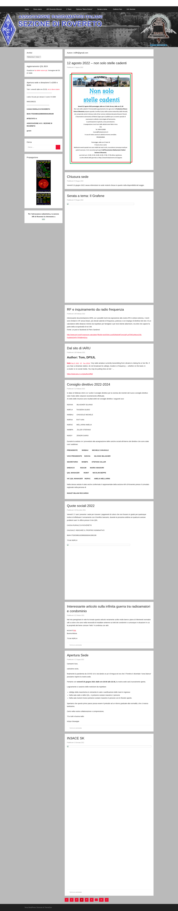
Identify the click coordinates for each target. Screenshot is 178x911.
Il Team (68, 9)
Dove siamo (37, 9)
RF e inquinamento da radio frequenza (95, 309)
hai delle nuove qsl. (41, 70)
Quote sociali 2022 (81, 506)
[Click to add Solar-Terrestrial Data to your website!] (43, 191)
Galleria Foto (117, 9)
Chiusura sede (77, 177)
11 (101, 900)
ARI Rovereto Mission (54, 9)
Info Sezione (131, 9)
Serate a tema (102, 9)
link (74, 630)
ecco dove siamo (54, 89)
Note (69, 363)
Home (27, 9)
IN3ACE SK (75, 738)
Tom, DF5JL (86, 363)
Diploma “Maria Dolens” (84, 9)
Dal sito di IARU (78, 348)
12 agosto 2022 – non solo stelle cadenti (97, 63)
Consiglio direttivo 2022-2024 (88, 384)
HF (81, 363)
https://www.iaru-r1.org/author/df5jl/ (80, 374)
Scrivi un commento (76, 645)
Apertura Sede (77, 655)
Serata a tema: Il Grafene (85, 196)
